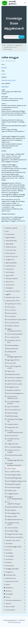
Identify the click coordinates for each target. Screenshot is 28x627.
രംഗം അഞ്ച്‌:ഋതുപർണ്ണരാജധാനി (14, 356)
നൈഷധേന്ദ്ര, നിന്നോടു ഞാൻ (13, 341)
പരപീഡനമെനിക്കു (12, 528)
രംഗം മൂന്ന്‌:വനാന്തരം (13, 323)
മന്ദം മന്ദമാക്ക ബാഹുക (13, 487)
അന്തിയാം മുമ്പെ (11, 490)
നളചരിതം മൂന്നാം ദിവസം (10, 47)
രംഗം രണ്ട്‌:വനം (11, 316)
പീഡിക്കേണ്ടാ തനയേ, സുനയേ (13, 440)
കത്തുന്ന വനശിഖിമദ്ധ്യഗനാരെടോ (14, 330)
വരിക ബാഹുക (8, 49)
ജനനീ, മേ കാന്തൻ (12, 436)
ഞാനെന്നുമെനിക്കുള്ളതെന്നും (15, 393)
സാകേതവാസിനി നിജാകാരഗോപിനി (12, 397)
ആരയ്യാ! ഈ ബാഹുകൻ (14, 484)
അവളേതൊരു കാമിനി (13, 374)
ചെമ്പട (3, 74)
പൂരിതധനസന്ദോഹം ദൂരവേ (14, 384)
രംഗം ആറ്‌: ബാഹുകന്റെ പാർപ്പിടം (14, 367)
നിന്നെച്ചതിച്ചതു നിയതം (13, 513)
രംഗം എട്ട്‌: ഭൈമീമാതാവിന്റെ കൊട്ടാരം (15, 431)
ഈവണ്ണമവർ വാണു (13, 387)
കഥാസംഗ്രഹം (11, 307)
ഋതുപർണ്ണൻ (5, 86)
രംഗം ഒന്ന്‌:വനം (11, 310)
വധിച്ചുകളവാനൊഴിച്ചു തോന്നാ (13, 524)
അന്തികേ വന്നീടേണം (13, 326)
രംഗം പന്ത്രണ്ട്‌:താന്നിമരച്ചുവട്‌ (13, 503)
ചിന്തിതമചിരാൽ (11, 352)
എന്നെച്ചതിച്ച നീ (11, 510)
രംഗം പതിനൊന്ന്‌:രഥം (13, 471)
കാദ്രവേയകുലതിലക (13, 345)
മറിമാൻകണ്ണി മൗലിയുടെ (14, 475)
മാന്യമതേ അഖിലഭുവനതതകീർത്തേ (14, 464)
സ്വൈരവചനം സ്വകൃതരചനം (15, 377)
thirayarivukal (10, 45)
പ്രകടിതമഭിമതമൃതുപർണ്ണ (14, 478)
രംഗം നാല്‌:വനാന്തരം (13, 337)
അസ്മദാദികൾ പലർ (12, 427)
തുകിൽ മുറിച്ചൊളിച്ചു (12, 416)
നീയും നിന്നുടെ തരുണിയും (14, 381)
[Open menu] (24, 3)
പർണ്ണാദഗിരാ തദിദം (13, 444)
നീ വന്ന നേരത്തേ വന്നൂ (14, 410)
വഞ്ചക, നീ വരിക (12, 516)
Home (3, 45)
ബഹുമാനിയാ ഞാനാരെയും (15, 534)
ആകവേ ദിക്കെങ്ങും (12, 413)
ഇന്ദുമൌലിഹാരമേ (12, 348)
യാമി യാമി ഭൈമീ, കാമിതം (15, 455)
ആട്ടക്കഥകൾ (18, 45)
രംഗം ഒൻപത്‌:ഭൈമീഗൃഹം (14, 447)
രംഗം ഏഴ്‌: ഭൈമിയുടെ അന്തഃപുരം (13, 402)
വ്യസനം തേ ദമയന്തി (13, 406)
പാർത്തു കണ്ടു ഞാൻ (12, 494)
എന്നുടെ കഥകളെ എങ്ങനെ (15, 334)
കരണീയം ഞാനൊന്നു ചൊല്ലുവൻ (13, 451)
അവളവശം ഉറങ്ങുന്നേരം (14, 390)
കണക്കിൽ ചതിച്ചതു (12, 531)
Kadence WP (17, 622)
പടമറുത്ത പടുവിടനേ (12, 424)
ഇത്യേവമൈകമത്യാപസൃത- (15, 507)
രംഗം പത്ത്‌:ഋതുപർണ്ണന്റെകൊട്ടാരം (15, 459)
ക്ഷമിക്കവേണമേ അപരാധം (15, 519)
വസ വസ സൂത (11, 363)
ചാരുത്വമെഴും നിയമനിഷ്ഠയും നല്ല (14, 420)
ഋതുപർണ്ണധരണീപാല (13, 360)
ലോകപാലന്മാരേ (12, 313)
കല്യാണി (4, 67)
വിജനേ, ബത (11, 371)
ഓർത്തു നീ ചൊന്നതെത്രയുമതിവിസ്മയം (15, 498)
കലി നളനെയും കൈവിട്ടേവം (15, 537)
